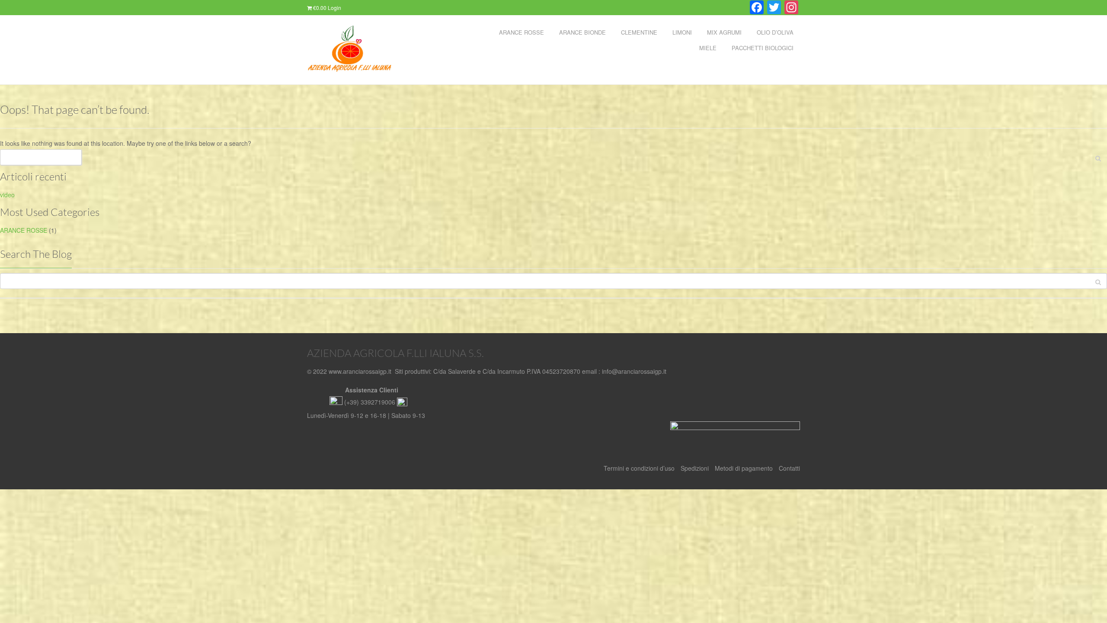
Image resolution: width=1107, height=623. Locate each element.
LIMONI (682, 32)
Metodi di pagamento (744, 468)
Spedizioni (695, 468)
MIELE (708, 48)
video (7, 194)
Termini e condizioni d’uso (639, 468)
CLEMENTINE (639, 32)
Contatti (789, 468)
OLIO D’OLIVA (775, 32)
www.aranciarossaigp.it (360, 371)
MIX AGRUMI (724, 32)
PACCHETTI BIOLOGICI (762, 48)
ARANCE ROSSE (521, 32)
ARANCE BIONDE (582, 32)
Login (334, 7)
